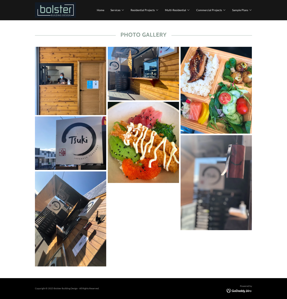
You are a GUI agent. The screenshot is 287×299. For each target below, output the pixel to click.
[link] (55, 9)
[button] (117, 10)
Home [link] (100, 10)
